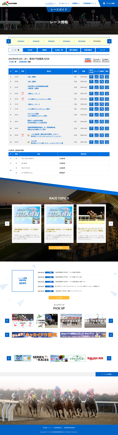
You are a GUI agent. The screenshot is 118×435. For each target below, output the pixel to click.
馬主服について (47, 427)
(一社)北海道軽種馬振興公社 (56, 432)
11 (10, 170)
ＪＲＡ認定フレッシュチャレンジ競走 (39, 99)
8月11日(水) (82, 41)
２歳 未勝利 (32, 77)
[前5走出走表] (91, 77)
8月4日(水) (36, 41)
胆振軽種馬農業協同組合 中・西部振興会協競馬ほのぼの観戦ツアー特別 (41, 128)
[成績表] (102, 77)
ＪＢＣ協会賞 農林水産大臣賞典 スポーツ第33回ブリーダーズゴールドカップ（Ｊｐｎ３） (46, 135)
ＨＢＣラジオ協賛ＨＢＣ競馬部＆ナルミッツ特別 (37, 115)
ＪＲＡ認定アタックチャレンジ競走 (39, 109)
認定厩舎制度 (57, 427)
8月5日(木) (51, 41)
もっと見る (59, 247)
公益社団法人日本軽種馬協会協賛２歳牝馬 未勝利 (38, 87)
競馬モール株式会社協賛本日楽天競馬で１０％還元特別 (37, 121)
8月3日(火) (21, 41)
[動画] (107, 77)
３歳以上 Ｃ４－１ (34, 93)
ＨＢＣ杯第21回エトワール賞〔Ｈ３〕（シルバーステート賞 (47, 142)
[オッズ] (97, 77)
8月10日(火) (66, 41)
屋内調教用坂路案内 (69, 427)
